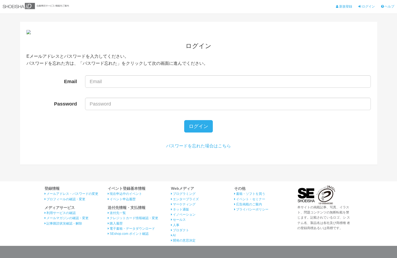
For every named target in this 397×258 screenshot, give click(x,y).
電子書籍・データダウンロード (132, 228)
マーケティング (184, 204)
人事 (175, 225)
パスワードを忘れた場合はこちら (198, 146)
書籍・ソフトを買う (250, 194)
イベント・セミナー (250, 199)
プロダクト (180, 230)
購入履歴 (116, 223)
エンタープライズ (185, 199)
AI (174, 235)
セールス (179, 220)
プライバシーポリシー (251, 209)
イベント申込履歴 (122, 199)
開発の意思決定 (184, 240)
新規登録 (345, 6)
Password (65, 104)
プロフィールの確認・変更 (65, 199)
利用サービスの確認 (61, 213)
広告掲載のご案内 (248, 204)
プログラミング (184, 194)
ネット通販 (180, 209)
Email (70, 81)
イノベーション (184, 214)
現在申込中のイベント (125, 194)
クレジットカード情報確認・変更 (133, 218)
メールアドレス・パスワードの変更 (72, 194)
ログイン (368, 6)
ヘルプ (389, 6)
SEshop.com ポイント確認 (129, 234)
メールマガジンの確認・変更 (67, 218)
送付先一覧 (117, 213)
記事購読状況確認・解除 (64, 223)
